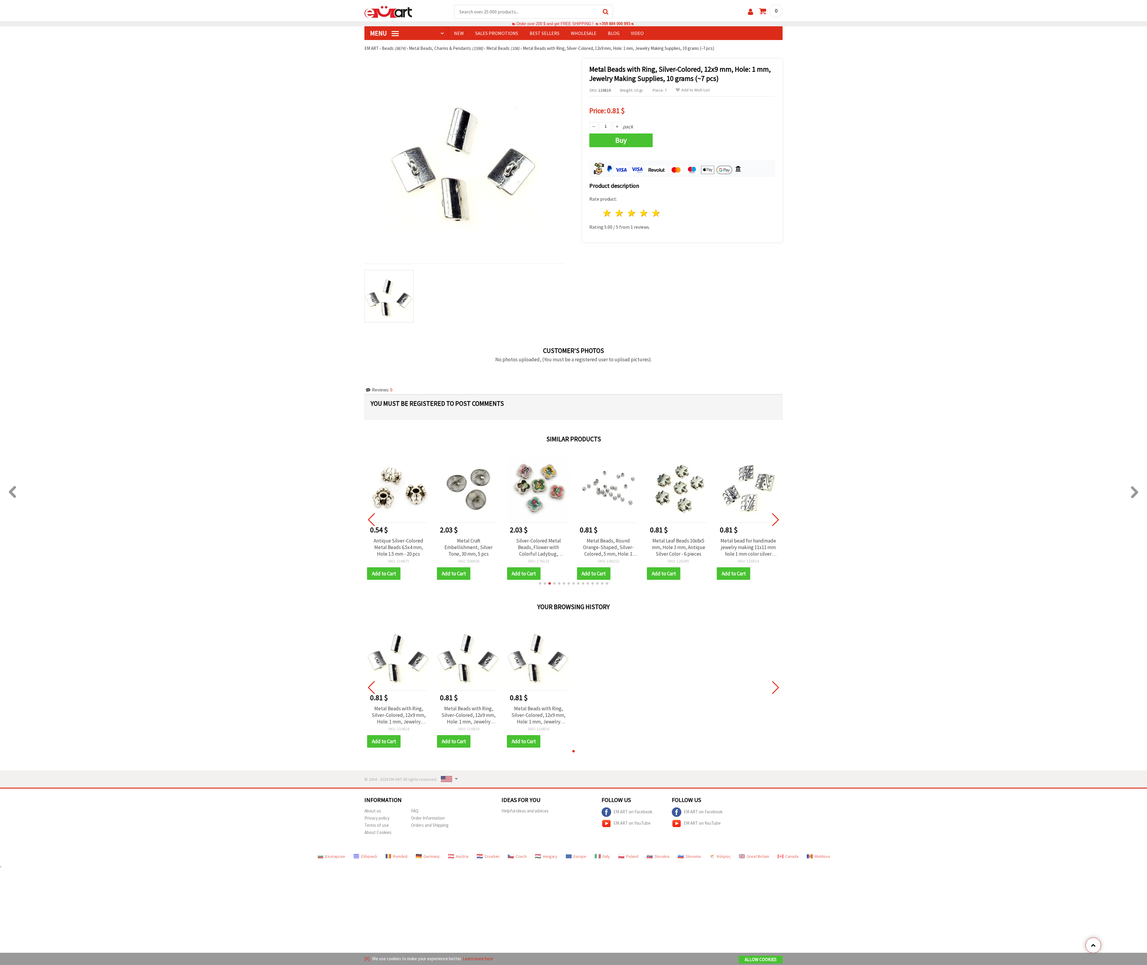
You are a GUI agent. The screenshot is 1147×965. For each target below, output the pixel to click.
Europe (580, 856)
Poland (632, 856)
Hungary (550, 856)
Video (637, 33)
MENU (379, 33)
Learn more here (478, 958)
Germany (432, 856)
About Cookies (378, 832)
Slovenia (693, 856)
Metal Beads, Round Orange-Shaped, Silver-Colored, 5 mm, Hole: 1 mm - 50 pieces (608, 547)
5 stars (656, 213)
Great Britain (758, 856)
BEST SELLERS (544, 33)
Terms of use (376, 825)
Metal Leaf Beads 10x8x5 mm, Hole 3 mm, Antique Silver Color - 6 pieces (678, 547)
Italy (606, 856)
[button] (540, 583)
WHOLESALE (583, 33)
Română (400, 856)
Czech (521, 856)
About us (372, 811)
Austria (462, 856)
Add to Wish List (695, 90)
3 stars (632, 213)
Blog (613, 33)
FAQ (414, 811)
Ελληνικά (369, 856)
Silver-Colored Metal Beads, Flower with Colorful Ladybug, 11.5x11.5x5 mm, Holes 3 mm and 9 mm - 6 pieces (538, 547)
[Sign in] (750, 11)
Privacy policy (377, 818)
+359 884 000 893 (614, 23)
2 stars (620, 213)
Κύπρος (724, 856)
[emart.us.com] (388, 11)
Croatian (491, 856)
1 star (607, 213)
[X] (366, 958)
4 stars (644, 213)
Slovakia (661, 856)
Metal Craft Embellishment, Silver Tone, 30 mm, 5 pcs (468, 547)
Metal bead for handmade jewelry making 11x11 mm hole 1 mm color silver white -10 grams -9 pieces (748, 547)
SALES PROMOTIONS (496, 33)
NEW (459, 33)
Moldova (822, 856)
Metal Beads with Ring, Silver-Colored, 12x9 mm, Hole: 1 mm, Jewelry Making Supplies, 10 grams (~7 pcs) (398, 715)
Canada (791, 856)
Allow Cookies (761, 959)
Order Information (428, 818)
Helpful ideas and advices (525, 811)
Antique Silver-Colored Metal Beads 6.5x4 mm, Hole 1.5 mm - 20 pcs (398, 547)
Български (335, 856)
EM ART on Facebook (633, 811)
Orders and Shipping (430, 825)
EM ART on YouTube (632, 823)
